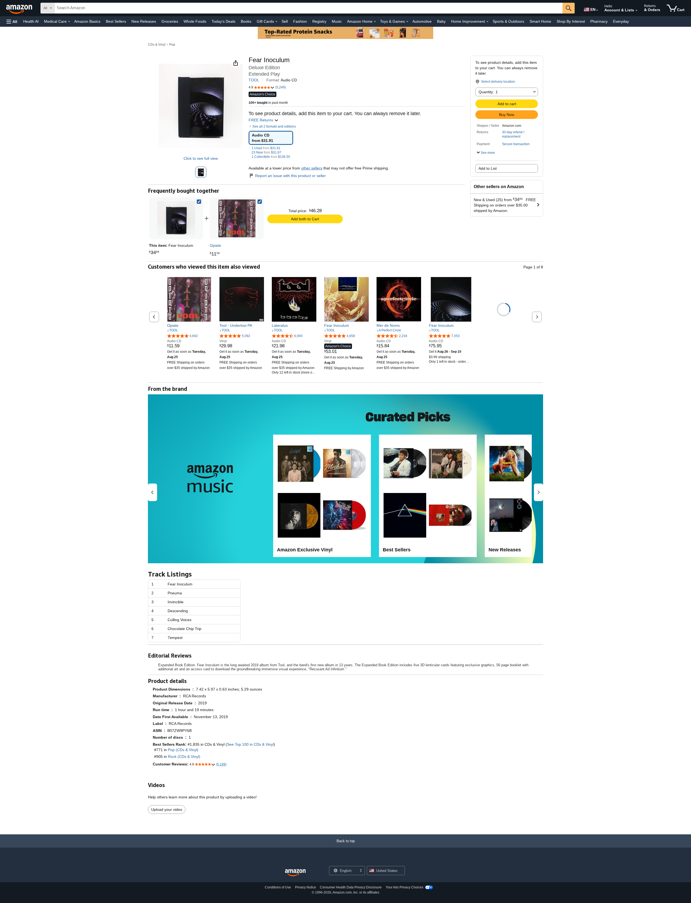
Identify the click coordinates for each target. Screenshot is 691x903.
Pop (172, 44)
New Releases (143, 21)
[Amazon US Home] (295, 872)
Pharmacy (599, 21)
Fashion (300, 21)
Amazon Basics (87, 21)
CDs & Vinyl (156, 44)
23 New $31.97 (266, 152)
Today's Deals (223, 21)
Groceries (169, 21)
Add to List (488, 168)
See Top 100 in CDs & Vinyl (250, 744)
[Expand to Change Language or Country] (597, 10)
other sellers (311, 168)
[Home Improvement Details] (487, 21)
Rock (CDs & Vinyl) (184, 756)
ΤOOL (254, 80)
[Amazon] (19, 8)
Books (246, 21)
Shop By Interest (571, 21)
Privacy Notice (305, 887)
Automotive (422, 21)
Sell (285, 21)
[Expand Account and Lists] (636, 10)
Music (337, 21)
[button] (12, 21)
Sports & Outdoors (508, 21)
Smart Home (540, 21)
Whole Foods (195, 21)
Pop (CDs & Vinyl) (183, 750)
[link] (237, 218)
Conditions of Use (278, 887)
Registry (319, 21)
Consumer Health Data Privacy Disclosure (351, 887)
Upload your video (166, 809)
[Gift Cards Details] (276, 21)
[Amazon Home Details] (375, 21)
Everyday (621, 21)
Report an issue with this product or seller (290, 176)
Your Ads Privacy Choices (404, 887)
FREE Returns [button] (261, 120)
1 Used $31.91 (266, 148)
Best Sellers (116, 21)
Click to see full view (201, 158)
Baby (441, 21)
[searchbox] (309, 8)
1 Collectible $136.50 (271, 157)
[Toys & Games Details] (407, 21)
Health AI (31, 21)
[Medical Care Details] (69, 21)
